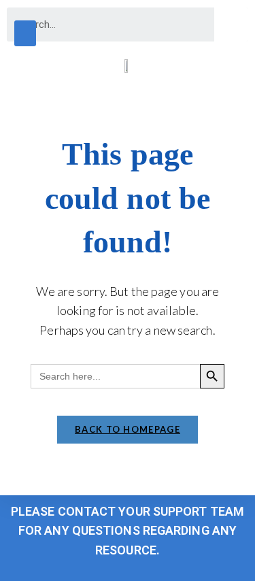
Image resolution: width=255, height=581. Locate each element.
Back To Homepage (127, 429)
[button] (25, 33)
